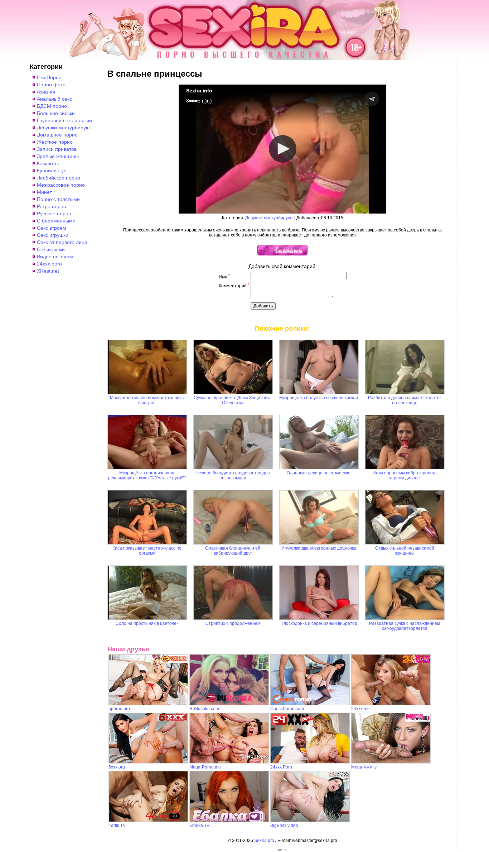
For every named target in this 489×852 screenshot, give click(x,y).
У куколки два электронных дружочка (318, 548)
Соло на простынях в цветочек (147, 623)
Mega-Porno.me (205, 767)
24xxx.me (360, 708)
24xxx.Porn (281, 767)
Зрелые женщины (58, 156)
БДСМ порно (52, 106)
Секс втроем (51, 228)
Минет (44, 192)
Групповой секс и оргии (64, 120)
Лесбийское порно (58, 178)
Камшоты (48, 163)
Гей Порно (49, 77)
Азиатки (46, 92)
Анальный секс (54, 99)
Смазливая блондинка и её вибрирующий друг (232, 551)
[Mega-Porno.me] (229, 762)
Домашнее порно (57, 135)
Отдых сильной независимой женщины (404, 551)
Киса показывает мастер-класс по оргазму (146, 551)
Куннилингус (51, 170)
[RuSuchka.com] (229, 703)
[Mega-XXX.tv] (391, 762)
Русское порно (54, 213)
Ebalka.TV (199, 825)
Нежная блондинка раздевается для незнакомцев (232, 475)
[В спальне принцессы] (282, 254)
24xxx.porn (49, 264)
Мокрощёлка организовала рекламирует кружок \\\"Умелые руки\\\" (147, 475)
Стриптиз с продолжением (232, 623)
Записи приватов (57, 149)
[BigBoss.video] (310, 820)
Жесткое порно (55, 142)
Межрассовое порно (61, 185)
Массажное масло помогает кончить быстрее (147, 400)
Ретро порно (51, 206)
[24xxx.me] (391, 703)
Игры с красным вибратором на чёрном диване (405, 475)
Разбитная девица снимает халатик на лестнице (404, 400)
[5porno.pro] (148, 703)
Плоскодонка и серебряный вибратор (318, 623)
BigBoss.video (284, 825)
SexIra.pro (264, 840)
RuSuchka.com (204, 708)
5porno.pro (119, 708)
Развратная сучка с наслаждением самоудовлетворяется (404, 626)
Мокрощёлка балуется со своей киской (318, 397)
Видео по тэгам (55, 256)
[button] (372, 99)
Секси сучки (51, 249)
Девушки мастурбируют (64, 127)
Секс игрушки (52, 235)
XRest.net (48, 271)
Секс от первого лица (62, 242)
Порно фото (51, 84)
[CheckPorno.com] (310, 703)
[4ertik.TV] (148, 820)
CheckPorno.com (287, 708)
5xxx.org (116, 767)
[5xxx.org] (148, 762)
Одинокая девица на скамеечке (318, 472)
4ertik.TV (117, 825)
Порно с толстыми (58, 199)
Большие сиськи (56, 113)
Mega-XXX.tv (364, 767)
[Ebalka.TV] (229, 820)
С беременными (56, 221)
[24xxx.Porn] (310, 762)
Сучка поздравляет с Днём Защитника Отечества (233, 400)
